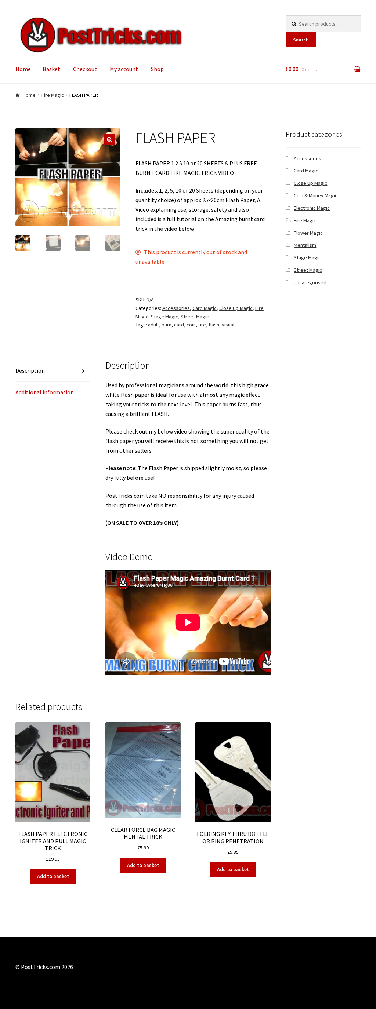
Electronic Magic (312, 208)
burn (166, 324)
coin (191, 324)
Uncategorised (310, 282)
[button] (109, 139)
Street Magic (195, 316)
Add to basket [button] (53, 876)
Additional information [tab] (44, 392)
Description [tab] (30, 370)
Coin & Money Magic (315, 195)
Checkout (85, 69)
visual (228, 324)
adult (153, 324)
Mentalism (305, 245)
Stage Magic (164, 316)
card (179, 324)
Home (23, 69)
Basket (51, 69)
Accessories (176, 308)
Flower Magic (308, 233)
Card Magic (204, 308)
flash (214, 324)
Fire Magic (52, 95)
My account (124, 69)
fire (202, 324)
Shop (157, 69)
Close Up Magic (236, 308)
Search (301, 39)
